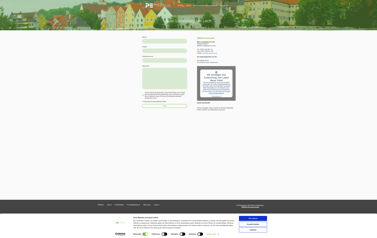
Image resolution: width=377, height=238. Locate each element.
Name (144, 37)
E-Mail (144, 47)
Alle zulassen (253, 218)
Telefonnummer (147, 56)
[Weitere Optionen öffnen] (230, 5)
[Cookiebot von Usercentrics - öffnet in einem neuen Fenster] (120, 234)
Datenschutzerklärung (216, 93)
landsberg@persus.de (209, 53)
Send (164, 106)
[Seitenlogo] (158, 5)
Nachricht (146, 66)
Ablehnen (253, 230)
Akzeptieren (216, 96)
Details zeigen (211, 234)
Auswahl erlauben (253, 224)
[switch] (164, 234)
